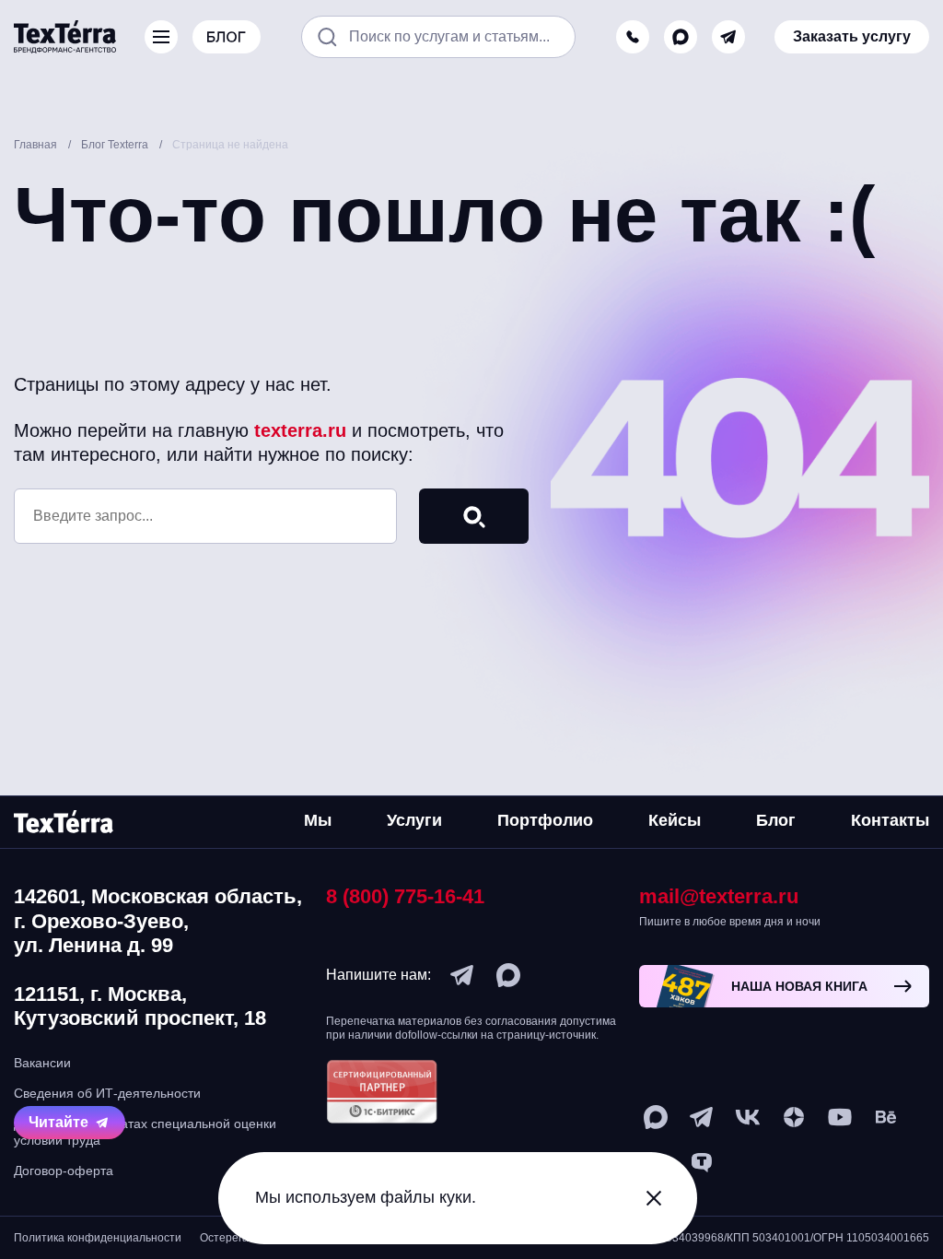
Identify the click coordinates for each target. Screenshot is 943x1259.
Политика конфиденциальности (97, 1237)
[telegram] (728, 36)
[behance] (885, 1117)
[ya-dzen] (793, 1117)
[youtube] (839, 1117)
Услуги (414, 820)
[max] (680, 36)
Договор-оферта (63, 1170)
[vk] (747, 1117)
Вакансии (42, 1062)
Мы (318, 820)
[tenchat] (701, 1163)
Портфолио (545, 820)
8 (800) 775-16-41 (405, 896)
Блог (776, 820)
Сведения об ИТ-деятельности (107, 1093)
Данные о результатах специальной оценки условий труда (145, 1131)
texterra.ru (300, 430)
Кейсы (674, 820)
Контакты (890, 820)
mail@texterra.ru (718, 896)
